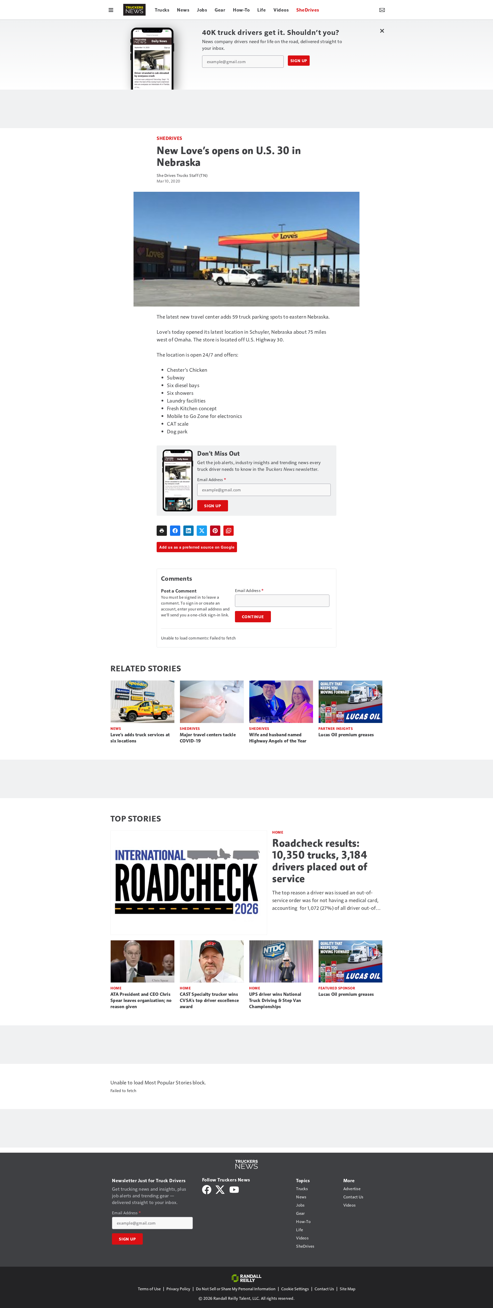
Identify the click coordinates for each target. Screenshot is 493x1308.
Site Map (347, 1288)
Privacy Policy (178, 1288)
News (115, 728)
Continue (253, 616)
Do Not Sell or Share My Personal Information (236, 1288)
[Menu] (111, 9)
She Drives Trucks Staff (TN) (182, 175)
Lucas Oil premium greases (346, 735)
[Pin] (215, 531)
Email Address (211, 480)
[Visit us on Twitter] (220, 1189)
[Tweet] (202, 531)
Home (277, 832)
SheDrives (169, 138)
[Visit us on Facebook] (206, 1189)
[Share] (175, 531)
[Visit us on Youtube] (234, 1189)
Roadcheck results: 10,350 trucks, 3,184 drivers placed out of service (319, 860)
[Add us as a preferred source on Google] (228, 531)
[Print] (162, 531)
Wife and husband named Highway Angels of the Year (278, 738)
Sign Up (298, 60)
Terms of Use (149, 1288)
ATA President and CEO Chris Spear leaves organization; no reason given (141, 1000)
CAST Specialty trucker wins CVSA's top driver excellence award (209, 1000)
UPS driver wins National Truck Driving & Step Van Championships (275, 1000)
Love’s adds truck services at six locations (140, 738)
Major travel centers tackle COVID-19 (208, 738)
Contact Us (324, 1288)
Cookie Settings (295, 1288)
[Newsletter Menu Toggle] (382, 9)
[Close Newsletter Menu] (382, 30)
